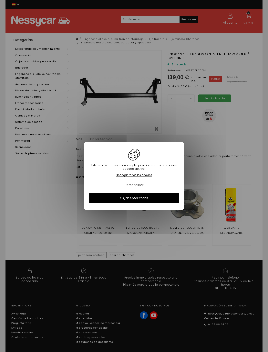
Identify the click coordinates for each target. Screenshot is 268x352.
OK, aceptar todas (134, 198)
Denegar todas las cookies (134, 175)
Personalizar (134, 185)
